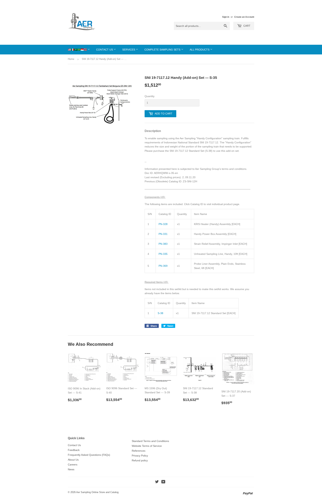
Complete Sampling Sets (162, 49)
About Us (73, 459)
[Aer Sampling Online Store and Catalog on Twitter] (157, 482)
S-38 (160, 313)
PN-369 (163, 265)
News (71, 469)
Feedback (74, 449)
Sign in (225, 17)
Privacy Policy (140, 455)
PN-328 (163, 224)
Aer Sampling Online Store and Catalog (97, 492)
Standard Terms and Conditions (150, 441)
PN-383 (163, 243)
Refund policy (140, 460)
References (138, 450)
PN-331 (163, 233)
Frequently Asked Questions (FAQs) (89, 454)
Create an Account (244, 17)
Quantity (149, 96)
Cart (246, 25)
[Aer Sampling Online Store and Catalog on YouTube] (163, 482)
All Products (200, 49)
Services (129, 49)
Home (71, 59)
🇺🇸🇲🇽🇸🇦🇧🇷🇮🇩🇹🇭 (78, 49)
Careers (72, 464)
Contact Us (105, 49)
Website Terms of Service (147, 445)
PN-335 (163, 253)
